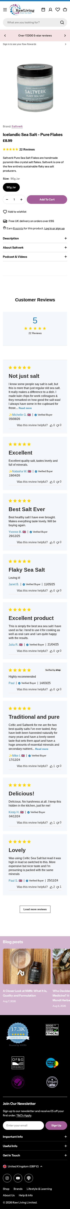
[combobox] (35, 22)
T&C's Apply (23, 1115)
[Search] (62, 22)
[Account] (50, 10)
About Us (9, 1195)
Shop (6, 1189)
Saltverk (17, 126)
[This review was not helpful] (57, 425)
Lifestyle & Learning (39, 1189)
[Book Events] (43, 10)
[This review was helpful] (51, 425)
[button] (5, 35)
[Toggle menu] (5, 10)
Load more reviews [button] (35, 909)
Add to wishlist (17, 211)
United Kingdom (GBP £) (23, 1166)
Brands (18, 1189)
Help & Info (26, 1195)
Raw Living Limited (25, 1202)
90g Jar (11, 187)
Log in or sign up (54, 228)
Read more (25, 408)
